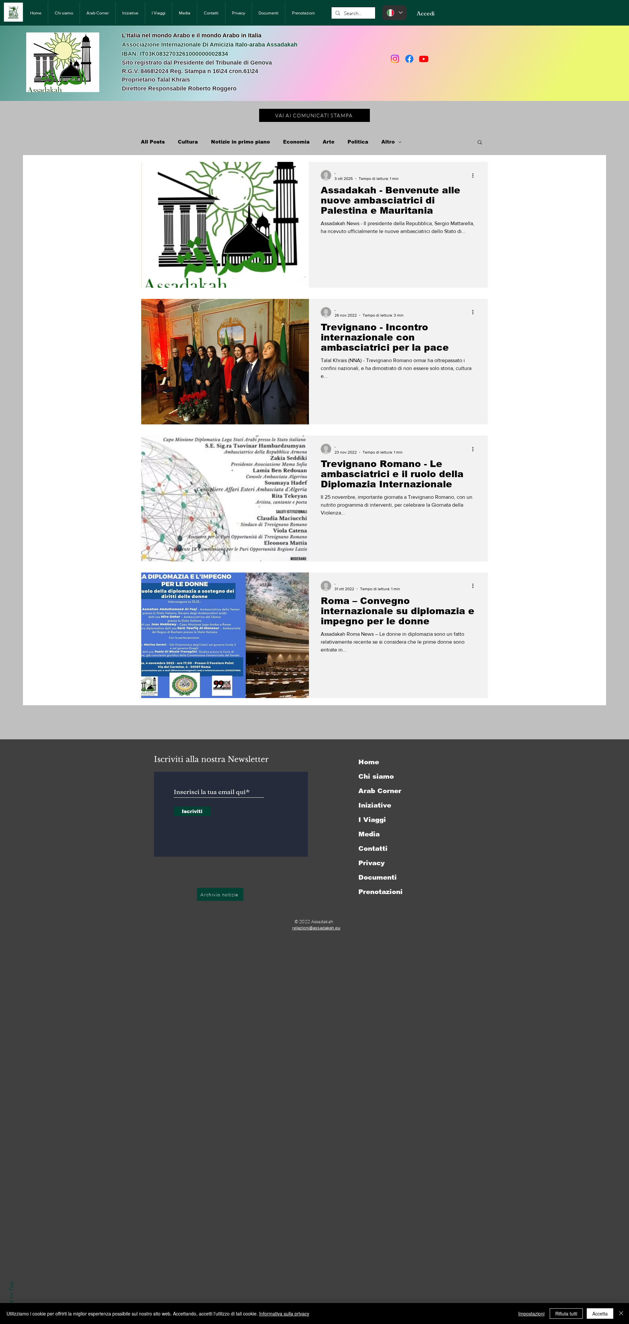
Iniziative (374, 805)
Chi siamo (376, 776)
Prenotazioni (380, 891)
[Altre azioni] (475, 175)
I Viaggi (372, 819)
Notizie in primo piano (240, 142)
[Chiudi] (621, 1313)
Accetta (600, 1313)
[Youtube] (423, 58)
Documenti (377, 877)
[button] (480, 142)
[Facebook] (409, 58)
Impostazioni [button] (531, 1313)
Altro (388, 142)
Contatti (373, 848)
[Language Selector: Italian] (394, 12)
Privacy (371, 862)
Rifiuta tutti (566, 1313)
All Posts (153, 142)
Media (369, 834)
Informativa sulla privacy (284, 1313)
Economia (296, 142)
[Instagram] (395, 58)
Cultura (188, 142)
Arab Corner (379, 790)
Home (368, 762)
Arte (328, 142)
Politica (358, 142)
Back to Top (11, 1297)
